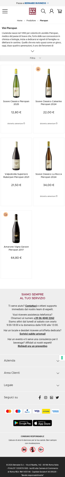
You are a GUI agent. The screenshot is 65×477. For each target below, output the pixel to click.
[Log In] (51, 11)
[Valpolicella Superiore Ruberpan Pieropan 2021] (16, 155)
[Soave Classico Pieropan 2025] (16, 83)
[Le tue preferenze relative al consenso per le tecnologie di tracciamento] (62, 358)
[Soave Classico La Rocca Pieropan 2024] (48, 155)
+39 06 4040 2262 (44, 318)
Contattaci (31, 305)
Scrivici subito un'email (32, 333)
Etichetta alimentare (15, 123)
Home (19, 20)
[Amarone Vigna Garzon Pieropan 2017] (16, 228)
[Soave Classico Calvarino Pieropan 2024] (48, 83)
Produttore (31, 20)
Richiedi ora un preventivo (32, 346)
